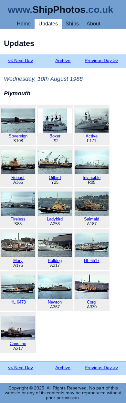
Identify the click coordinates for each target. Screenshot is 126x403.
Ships (72, 23)
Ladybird (55, 219)
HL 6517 (92, 260)
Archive (62, 60)
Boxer (54, 136)
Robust (18, 177)
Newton (55, 302)
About (93, 23)
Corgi (92, 302)
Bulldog (55, 260)
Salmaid (91, 219)
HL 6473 (18, 302)
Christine (18, 343)
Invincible (91, 177)
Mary (18, 260)
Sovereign (18, 136)
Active (92, 136)
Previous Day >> (101, 60)
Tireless (18, 219)
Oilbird (55, 177)
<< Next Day (20, 60)
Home (24, 23)
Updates (48, 23)
